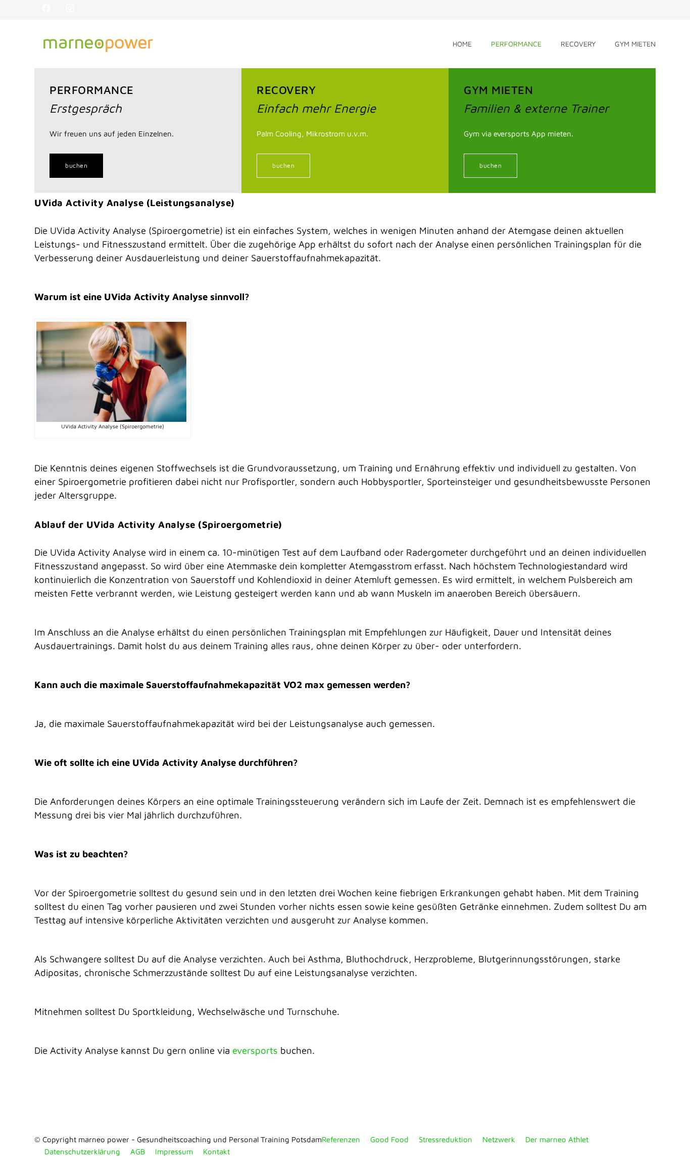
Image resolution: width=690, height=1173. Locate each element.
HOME (462, 43)
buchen (76, 165)
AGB (137, 1151)
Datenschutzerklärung (82, 1151)
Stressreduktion (445, 1139)
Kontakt (216, 1151)
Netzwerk (498, 1139)
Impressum (174, 1151)
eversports (255, 1050)
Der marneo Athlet (556, 1139)
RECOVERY (578, 43)
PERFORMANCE (516, 43)
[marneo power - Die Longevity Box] (243, 44)
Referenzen (341, 1139)
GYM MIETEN (635, 43)
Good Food (389, 1139)
